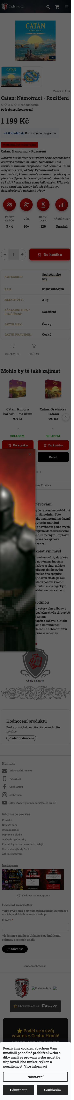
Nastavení (36, 1077)
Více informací (35, 1066)
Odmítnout (18, 1090)
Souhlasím (52, 1090)
